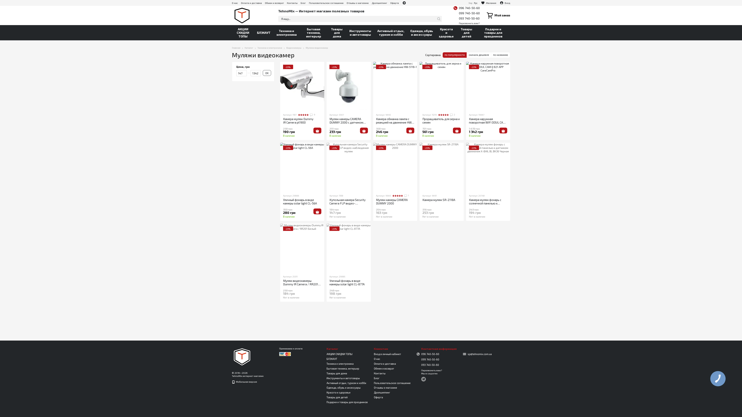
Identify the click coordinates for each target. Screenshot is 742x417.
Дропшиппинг (379, 3)
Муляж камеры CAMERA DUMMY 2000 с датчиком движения (346, 122)
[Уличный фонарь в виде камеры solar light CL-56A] (302, 167)
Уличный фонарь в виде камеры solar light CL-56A (300, 201)
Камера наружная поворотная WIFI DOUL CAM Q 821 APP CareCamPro (487, 122)
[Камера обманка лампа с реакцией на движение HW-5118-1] (395, 86)
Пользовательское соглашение (326, 3)
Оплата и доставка (251, 3)
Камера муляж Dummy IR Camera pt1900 (298, 120)
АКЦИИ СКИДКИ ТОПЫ (243, 32)
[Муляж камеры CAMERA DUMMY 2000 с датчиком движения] (349, 86)
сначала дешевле (479, 54)
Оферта (394, 3)
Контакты (292, 3)
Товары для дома (337, 32)
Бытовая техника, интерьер (313, 32)
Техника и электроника (286, 32)
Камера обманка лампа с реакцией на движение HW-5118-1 (394, 122)
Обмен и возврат (274, 3)
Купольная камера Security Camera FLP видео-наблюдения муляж (347, 203)
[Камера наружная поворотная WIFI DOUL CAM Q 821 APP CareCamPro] (488, 86)
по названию (500, 54)
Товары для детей (466, 32)
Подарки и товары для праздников (493, 32)
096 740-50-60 (469, 8)
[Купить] (317, 130)
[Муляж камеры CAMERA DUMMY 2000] (395, 167)
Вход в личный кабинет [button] (387, 354)
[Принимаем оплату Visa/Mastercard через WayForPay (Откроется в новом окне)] (285, 353)
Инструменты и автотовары (360, 32)
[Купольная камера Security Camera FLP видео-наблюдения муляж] (349, 167)
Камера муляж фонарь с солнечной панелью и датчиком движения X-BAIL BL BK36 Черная (487, 205)
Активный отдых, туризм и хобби (390, 32)
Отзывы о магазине (358, 3)
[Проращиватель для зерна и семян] (442, 86)
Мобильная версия (246, 381)
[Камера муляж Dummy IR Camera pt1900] (302, 86)
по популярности (455, 54)
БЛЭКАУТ (264, 32)
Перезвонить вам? (469, 23)
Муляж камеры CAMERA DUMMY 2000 (392, 201)
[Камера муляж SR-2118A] (442, 167)
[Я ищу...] (439, 19)
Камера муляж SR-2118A (438, 200)
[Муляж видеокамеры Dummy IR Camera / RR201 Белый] (302, 248)
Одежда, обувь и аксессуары (421, 32)
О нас (235, 3)
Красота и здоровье (446, 32)
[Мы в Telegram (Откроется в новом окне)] (404, 2)
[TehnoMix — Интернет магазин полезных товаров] (242, 356)
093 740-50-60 (469, 18)
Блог (303, 3)
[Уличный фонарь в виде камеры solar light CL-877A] (349, 248)
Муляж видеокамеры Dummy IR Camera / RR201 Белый (300, 284)
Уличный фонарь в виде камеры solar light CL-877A (347, 282)
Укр (470, 3)
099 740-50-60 (469, 13)
